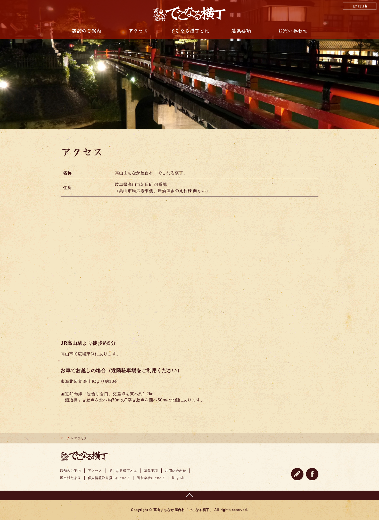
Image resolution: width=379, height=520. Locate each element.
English (359, 6)
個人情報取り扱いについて (109, 478)
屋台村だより (70, 478)
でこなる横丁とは (189, 31)
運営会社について (151, 478)
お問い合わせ (292, 31)
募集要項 (241, 31)
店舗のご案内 (86, 31)
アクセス (138, 31)
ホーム (65, 438)
